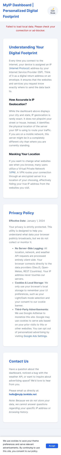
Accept (52, 446)
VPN (12, 172)
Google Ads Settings (35, 336)
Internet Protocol (19, 68)
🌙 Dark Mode (52, 10)
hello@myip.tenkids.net (23, 394)
